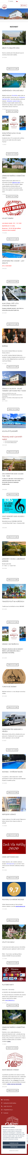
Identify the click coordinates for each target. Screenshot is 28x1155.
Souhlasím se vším (14, 1143)
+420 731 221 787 (8, 1106)
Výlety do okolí (8, 942)
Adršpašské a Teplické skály (13, 91)
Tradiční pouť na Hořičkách (13, 601)
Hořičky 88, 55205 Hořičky (10, 1103)
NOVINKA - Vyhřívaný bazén (12, 772)
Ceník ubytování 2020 (10, 857)
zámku (9, 1041)
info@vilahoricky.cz (8, 1110)
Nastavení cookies (14, 1150)
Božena (5, 346)
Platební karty (8, 985)
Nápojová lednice (9, 814)
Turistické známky (9, 687)
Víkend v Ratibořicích (10, 644)
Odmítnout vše (14, 1146)
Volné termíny (7, 218)
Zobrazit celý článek (13, 68)
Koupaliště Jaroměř (10, 431)
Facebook (11, 1)
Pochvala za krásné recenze (13, 899)
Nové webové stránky (10, 1070)
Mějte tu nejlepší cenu (11, 48)
